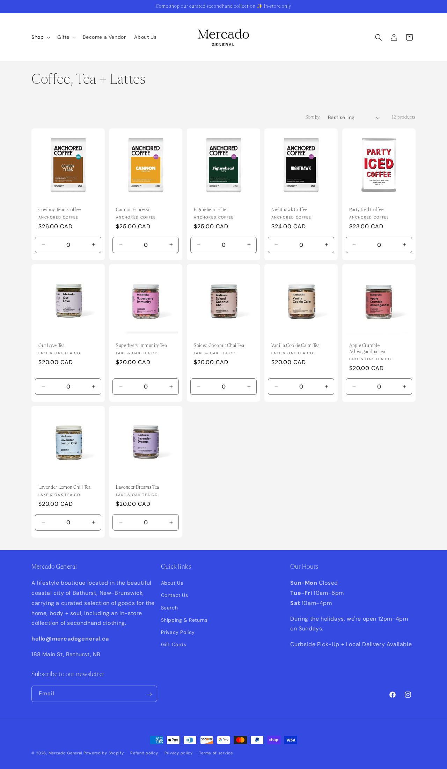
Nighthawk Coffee (289, 209)
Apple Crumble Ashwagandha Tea (367, 348)
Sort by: (313, 117)
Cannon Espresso (133, 209)
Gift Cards (173, 645)
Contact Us (174, 595)
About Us (172, 583)
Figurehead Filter (211, 209)
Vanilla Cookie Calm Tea (295, 345)
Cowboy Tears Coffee (59, 209)
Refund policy (144, 752)
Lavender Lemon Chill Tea (64, 487)
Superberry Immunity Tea (141, 345)
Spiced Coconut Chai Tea (219, 345)
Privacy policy (178, 752)
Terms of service (216, 752)
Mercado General (66, 752)
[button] (40, 37)
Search (169, 608)
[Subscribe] (149, 694)
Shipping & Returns (184, 620)
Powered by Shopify (103, 752)
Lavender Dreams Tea (137, 487)
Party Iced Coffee (366, 209)
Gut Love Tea (51, 345)
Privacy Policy (178, 632)
